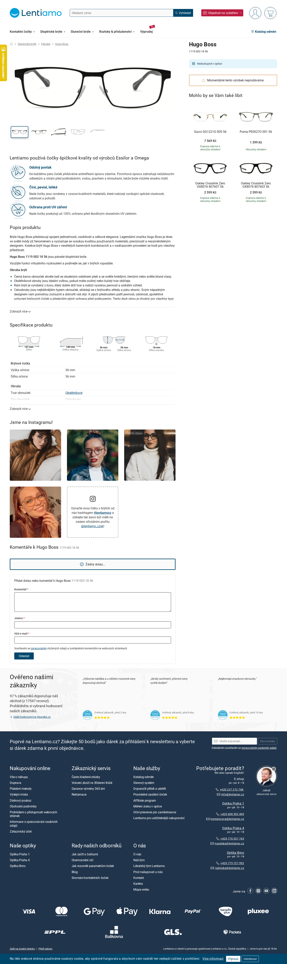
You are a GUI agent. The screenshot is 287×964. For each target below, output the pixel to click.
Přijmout (233, 959)
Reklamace (79, 794)
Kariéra (138, 883)
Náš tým (138, 860)
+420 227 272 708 (232, 789)
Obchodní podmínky (23, 806)
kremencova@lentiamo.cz (227, 819)
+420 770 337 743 (232, 838)
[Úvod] (11, 44)
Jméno (19, 618)
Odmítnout (250, 959)
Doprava (15, 783)
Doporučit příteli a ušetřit (149, 788)
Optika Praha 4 (233, 828)
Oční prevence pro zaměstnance (154, 812)
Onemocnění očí (82, 860)
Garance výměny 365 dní (88, 788)
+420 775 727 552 (232, 863)
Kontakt (138, 877)
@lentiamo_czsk (92, 526)
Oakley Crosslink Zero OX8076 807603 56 (256, 185)
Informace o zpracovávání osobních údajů (34, 824)
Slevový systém (143, 783)
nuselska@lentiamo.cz (229, 843)
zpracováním (39, 648)
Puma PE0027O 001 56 (256, 132)
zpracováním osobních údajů (259, 747)
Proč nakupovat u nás (147, 872)
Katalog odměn (143, 777)
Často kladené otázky (86, 777)
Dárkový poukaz (20, 800)
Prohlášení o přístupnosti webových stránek (33, 814)
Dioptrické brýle (27, 44)
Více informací (213, 958)
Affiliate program (144, 800)
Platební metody (20, 788)
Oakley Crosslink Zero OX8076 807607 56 (210, 185)
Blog (75, 872)
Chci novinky (267, 741)
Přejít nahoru (45, 948)
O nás (137, 854)
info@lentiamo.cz (232, 794)
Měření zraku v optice (147, 806)
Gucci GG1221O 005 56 (210, 132)
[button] (19, 132)
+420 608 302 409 (232, 814)
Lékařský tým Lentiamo (149, 866)
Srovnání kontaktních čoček (90, 877)
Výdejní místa (19, 794)
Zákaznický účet (20, 831)
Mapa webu (141, 889)
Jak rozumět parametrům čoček (93, 866)
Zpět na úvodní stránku (22, 948)
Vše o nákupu (19, 777)
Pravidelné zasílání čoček (150, 794)
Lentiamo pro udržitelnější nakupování (158, 818)
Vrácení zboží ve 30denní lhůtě (92, 783)
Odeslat (24, 656)
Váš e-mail (21, 633)
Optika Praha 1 (233, 803)
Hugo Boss (61, 44)
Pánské (45, 44)
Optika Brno (235, 852)
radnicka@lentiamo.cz (229, 868)
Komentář (21, 589)
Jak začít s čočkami (85, 854)
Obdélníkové (73, 393)
